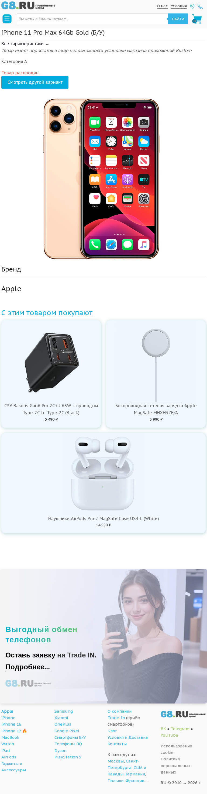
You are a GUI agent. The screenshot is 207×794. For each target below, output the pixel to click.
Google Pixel (66, 730)
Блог (112, 730)
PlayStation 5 (67, 757)
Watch (7, 743)
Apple (7, 711)
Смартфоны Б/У (70, 737)
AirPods (8, 757)
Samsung (63, 711)
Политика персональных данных (176, 765)
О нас (162, 5)
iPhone (8, 717)
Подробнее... (27, 667)
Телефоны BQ (68, 743)
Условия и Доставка (128, 737)
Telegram (180, 728)
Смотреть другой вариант (35, 82)
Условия (179, 5)
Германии (135, 773)
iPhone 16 (11, 724)
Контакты (117, 743)
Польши (115, 780)
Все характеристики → (25, 43)
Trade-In (116, 717)
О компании (120, 711)
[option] (103, 179)
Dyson (60, 750)
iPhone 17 (11, 730)
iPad (5, 750)
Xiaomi (61, 717)
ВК (163, 728)
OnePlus (62, 724)
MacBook (10, 737)
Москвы (116, 761)
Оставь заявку (30, 655)
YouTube (169, 735)
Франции (135, 780)
